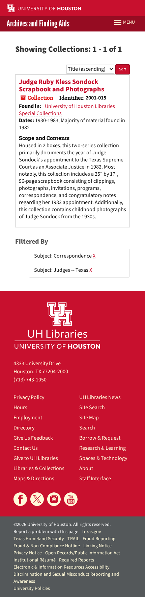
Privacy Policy (28, 397)
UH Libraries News (100, 397)
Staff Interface (95, 478)
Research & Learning (102, 448)
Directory (23, 428)
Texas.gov (91, 531)
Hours (20, 407)
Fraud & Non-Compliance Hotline (46, 546)
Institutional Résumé (34, 560)
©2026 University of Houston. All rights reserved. (62, 524)
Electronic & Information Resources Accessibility (61, 567)
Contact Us (25, 448)
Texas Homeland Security (38, 538)
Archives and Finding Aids (38, 24)
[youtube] (71, 499)
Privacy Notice (27, 553)
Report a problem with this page (45, 531)
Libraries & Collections (38, 468)
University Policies (31, 588)
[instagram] (54, 499)
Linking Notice (97, 546)
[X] (37, 499)
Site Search (92, 407)
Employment (27, 417)
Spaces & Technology (103, 458)
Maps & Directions (33, 478)
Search (87, 428)
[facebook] (20, 499)
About (86, 468)
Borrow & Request (99, 438)
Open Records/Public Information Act (82, 553)
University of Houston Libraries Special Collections (67, 110)
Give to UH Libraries (35, 458)
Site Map (89, 417)
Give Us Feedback (33, 438)
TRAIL (73, 538)
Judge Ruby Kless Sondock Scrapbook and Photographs (61, 85)
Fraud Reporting (99, 538)
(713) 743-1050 (30, 379)
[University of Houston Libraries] (57, 325)
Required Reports (76, 560)
